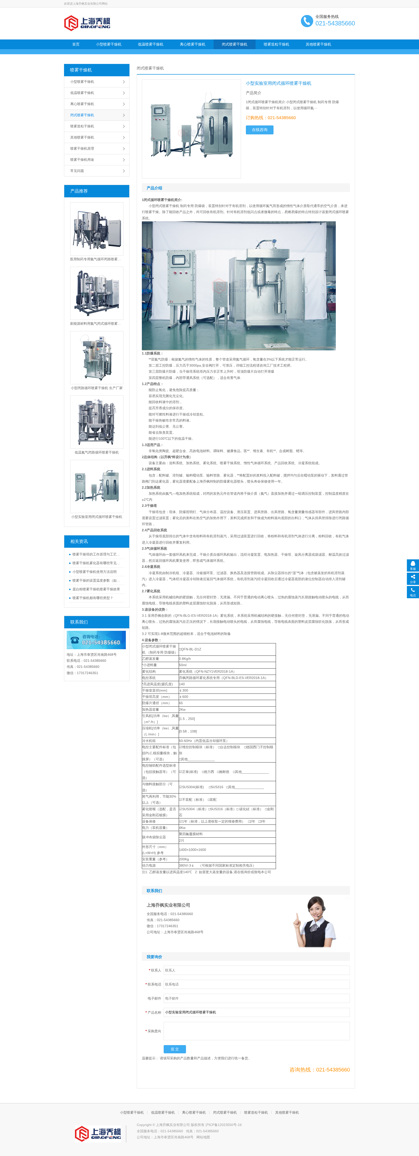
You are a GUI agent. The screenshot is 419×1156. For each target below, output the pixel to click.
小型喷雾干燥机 (108, 44)
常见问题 (77, 171)
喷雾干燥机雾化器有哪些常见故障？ (97, 563)
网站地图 (203, 1137)
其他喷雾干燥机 (318, 44)
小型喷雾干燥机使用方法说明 (95, 572)
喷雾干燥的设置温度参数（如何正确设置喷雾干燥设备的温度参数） (97, 580)
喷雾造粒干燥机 (276, 44)
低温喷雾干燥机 (150, 44)
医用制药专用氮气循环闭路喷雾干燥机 (96, 259)
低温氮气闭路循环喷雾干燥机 (97, 452)
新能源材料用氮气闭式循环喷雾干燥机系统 (96, 323)
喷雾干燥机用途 (82, 160)
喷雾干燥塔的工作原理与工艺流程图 (97, 554)
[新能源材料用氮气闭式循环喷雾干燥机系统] (96, 293)
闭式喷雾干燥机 (234, 44)
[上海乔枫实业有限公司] (87, 23)
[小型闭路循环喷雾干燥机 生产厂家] (96, 357)
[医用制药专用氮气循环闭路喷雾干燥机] (96, 228)
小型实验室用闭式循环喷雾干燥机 (96, 517)
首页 (76, 44)
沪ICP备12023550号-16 (223, 1125)
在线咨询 (259, 130)
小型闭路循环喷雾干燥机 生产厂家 (97, 388)
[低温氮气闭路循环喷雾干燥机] (96, 422)
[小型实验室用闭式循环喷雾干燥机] (96, 486)
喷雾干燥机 (81, 70)
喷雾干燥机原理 (82, 148)
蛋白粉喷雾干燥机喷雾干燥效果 (96, 589)
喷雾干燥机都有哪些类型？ (93, 598)
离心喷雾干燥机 (192, 44)
